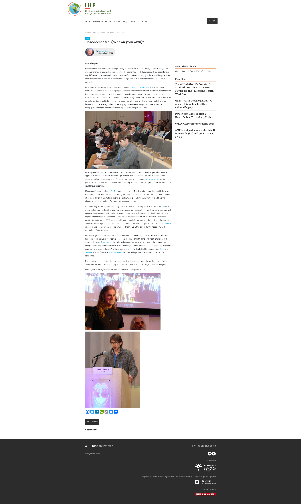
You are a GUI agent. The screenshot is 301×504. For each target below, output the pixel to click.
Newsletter (98, 21)
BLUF (113, 191)
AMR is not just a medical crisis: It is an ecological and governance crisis (195, 133)
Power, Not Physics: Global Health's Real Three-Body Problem (195, 116)
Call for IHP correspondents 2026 (194, 124)
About (133, 21)
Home (88, 21)
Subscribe (212, 21)
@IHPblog (91, 446)
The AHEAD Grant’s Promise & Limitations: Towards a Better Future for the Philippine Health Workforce (194, 89)
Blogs (125, 21)
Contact (143, 21)
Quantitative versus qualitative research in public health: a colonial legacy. (193, 104)
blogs (94, 33)
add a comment (92, 422)
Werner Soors (103, 51)
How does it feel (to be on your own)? (111, 33)
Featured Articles (112, 21)
